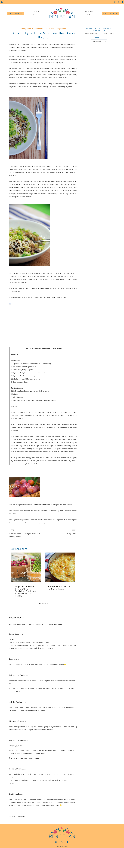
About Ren (88, 12)
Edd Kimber (54, 184)
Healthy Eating (38, 29)
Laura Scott (14, 634)
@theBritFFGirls (43, 288)
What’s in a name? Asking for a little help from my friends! (24, 533)
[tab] (39, 603)
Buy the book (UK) (110, 13)
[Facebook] (122, 2)
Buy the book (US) (15, 13)
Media (36, 12)
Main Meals (50, 29)
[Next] (73, 577)
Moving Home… (71, 532)
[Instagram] (115, 2)
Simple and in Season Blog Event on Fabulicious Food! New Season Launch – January (25, 591)
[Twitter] (118, 2)
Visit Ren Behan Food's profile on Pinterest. (99, 33)
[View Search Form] (2, 2)
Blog (88, 15)
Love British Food (49, 297)
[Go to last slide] (14, 577)
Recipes (36, 15)
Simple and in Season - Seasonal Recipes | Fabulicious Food (39, 624)
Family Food (26, 29)
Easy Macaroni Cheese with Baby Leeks (59, 587)
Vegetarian (61, 29)
